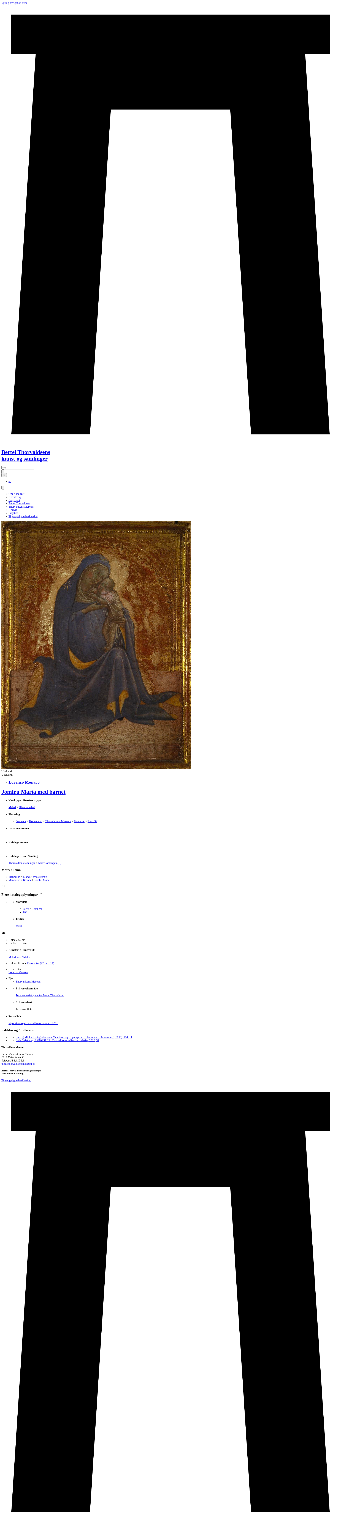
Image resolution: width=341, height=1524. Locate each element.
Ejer (11, 978)
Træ (25, 911)
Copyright (14, 500)
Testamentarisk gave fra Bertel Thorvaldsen (40, 995)
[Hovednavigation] (2, 487)
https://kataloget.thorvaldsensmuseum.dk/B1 (33, 1023)
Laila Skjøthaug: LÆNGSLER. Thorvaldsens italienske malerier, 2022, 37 (57, 1040)
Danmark (21, 821)
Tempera (37, 908)
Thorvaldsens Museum (21, 506)
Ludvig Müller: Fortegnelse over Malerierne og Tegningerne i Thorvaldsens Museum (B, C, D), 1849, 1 (74, 1037)
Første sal (79, 821)
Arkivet (13, 509)
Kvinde (27, 880)
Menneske (14, 876)
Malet (19, 925)
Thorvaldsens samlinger (22, 862)
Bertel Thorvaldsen (19, 503)
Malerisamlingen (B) (49, 862)
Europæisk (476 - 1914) (40, 963)
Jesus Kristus (40, 876)
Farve (26, 908)
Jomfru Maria (42, 880)
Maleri (12, 807)
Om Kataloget (16, 493)
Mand (26, 876)
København (35, 821)
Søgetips (13, 513)
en (10, 481)
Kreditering (15, 497)
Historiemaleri (27, 807)
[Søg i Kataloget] (2, 471)
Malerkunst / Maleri (20, 957)
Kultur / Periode (17, 963)
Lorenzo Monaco (18, 972)
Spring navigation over (14, 2)
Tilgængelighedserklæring (23, 516)
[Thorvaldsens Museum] (170, 1302)
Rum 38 (92, 821)
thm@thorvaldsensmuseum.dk (18, 1063)
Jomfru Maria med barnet (33, 792)
